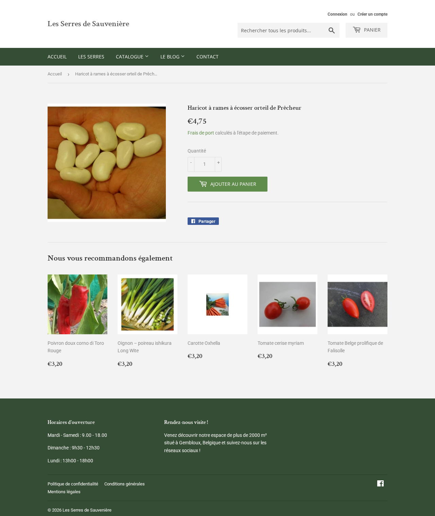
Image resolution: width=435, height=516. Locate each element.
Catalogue (130, 56)
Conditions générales (124, 483)
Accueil (57, 56)
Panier (372, 29)
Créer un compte (372, 14)
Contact (207, 56)
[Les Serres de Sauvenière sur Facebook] (380, 484)
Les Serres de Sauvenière (88, 23)
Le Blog (170, 56)
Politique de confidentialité (73, 483)
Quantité (197, 151)
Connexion (337, 14)
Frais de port (201, 133)
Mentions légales (64, 491)
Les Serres (91, 56)
